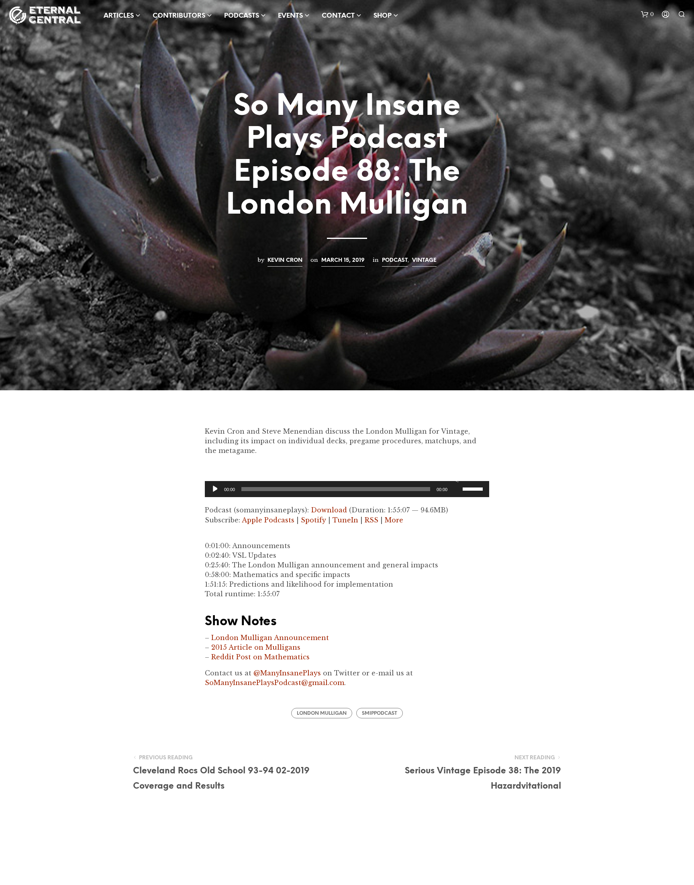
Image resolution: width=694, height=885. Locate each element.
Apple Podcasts (268, 520)
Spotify (313, 520)
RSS (371, 520)
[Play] (214, 489)
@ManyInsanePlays (287, 673)
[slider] (474, 488)
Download (329, 510)
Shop (383, 15)
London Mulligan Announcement (270, 638)
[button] (647, 14)
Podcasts (241, 15)
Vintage (424, 260)
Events (290, 15)
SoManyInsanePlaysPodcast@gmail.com (274, 683)
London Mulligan (322, 713)
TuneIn (345, 520)
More (394, 520)
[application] (347, 489)
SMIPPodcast (379, 713)
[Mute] (455, 479)
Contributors (179, 15)
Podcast (395, 260)
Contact (338, 15)
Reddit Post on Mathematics (260, 657)
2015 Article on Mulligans (255, 647)
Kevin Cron (284, 260)
